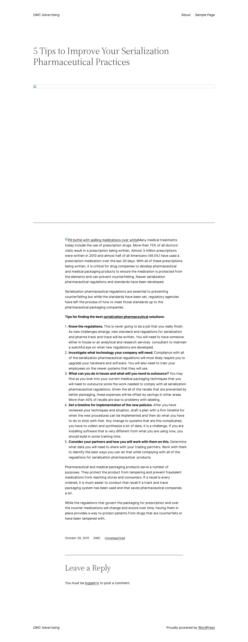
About (186, 15)
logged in (92, 583)
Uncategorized (115, 538)
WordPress (206, 627)
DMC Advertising (46, 15)
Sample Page (205, 15)
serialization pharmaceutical (125, 317)
